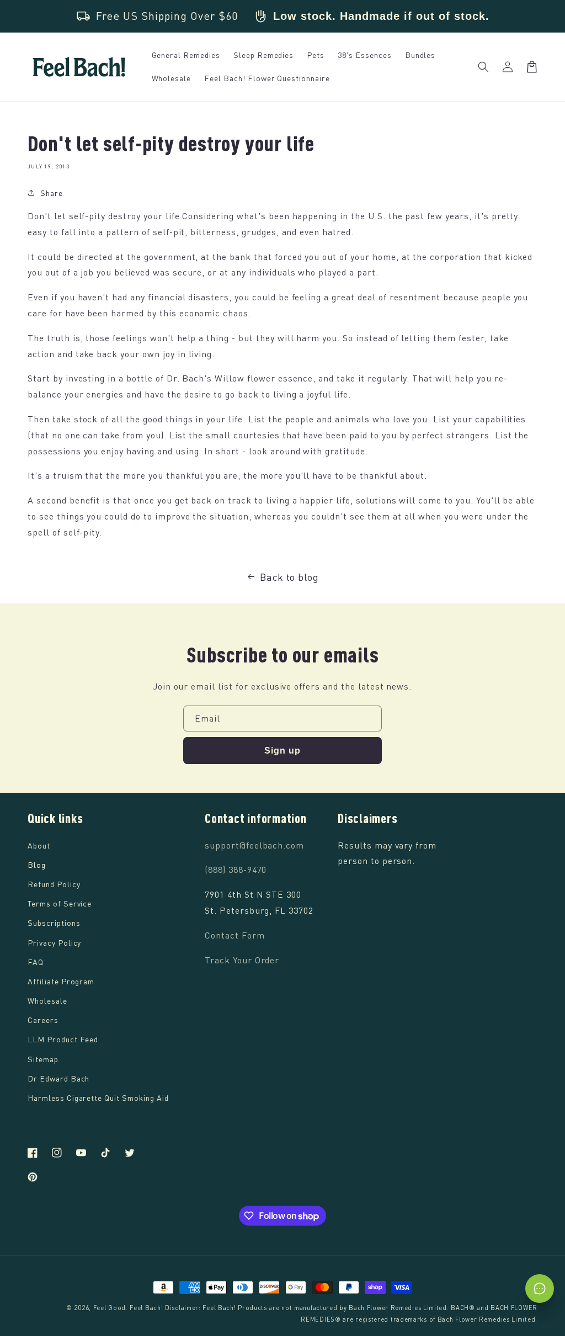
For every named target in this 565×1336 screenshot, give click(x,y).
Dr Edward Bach (58, 1078)
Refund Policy (54, 884)
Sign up (282, 750)
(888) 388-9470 (235, 869)
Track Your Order (242, 960)
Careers (43, 1020)
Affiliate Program (61, 981)
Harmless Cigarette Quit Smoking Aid (98, 1097)
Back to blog (289, 577)
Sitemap (43, 1059)
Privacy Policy (54, 942)
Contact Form (235, 935)
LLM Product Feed (63, 1039)
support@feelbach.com (254, 845)
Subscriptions (54, 922)
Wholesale (47, 1000)
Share (51, 193)
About (39, 845)
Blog (37, 865)
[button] (483, 67)
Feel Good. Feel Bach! (128, 1307)
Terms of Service (60, 903)
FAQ (36, 962)
